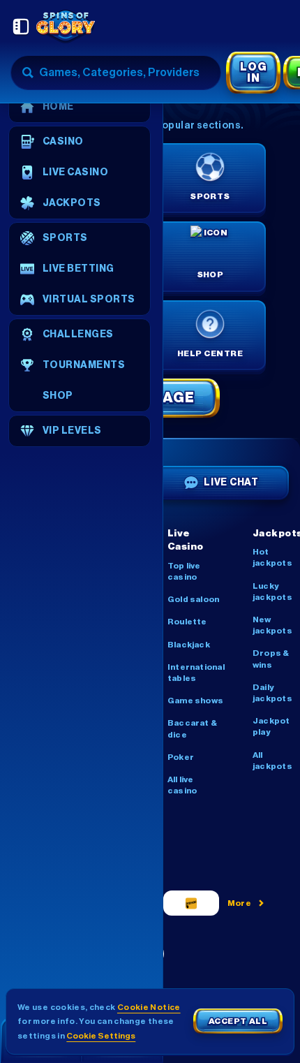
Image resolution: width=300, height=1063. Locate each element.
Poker (180, 757)
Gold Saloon (193, 599)
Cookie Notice (149, 1007)
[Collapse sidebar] (21, 26)
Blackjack (188, 644)
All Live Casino (182, 785)
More (239, 903)
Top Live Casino (184, 571)
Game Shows (195, 700)
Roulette (187, 621)
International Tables (196, 672)
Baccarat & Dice (192, 728)
